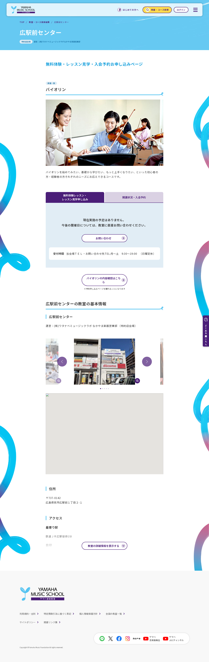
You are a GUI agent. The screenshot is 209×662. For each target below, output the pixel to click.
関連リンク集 (50, 622)
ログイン (181, 9)
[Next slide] (147, 362)
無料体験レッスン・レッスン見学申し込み (75, 197)
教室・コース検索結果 (39, 22)
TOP (22, 22)
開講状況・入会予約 (134, 197)
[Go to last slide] (62, 362)
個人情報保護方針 (88, 613)
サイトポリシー (28, 622)
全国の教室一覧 (114, 613)
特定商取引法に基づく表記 (57, 613)
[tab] (100, 388)
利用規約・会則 (28, 613)
